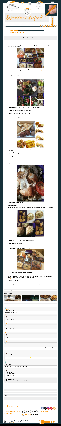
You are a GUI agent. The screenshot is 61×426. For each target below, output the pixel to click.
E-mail (5, 392)
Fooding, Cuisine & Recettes (35, 30)
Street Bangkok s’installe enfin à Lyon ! (9, 405)
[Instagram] (52, 26)
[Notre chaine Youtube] (54, 26)
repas (20, 292)
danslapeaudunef (7, 309)
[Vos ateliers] (42, 26)
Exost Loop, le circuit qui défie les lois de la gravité (11, 406)
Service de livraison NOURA (12, 278)
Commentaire (6, 382)
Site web (5, 395)
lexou (5, 344)
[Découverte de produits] (44, 26)
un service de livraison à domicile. (39, 70)
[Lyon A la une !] (40, 26)
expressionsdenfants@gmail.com (45, 405)
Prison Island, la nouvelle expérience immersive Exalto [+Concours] (12, 409)
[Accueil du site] (5, 26)
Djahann (6, 327)
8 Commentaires (39, 41)
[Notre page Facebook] (49, 26)
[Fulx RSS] (56, 26)
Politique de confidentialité (44, 411)
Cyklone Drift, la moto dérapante (9, 413)
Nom (5, 390)
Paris (17, 292)
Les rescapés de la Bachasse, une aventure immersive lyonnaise (12, 412)
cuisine (12, 292)
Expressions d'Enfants (23, 30)
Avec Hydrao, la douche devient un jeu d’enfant (11, 407)
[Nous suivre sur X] (51, 26)
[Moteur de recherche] (47, 26)
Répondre (6, 314)
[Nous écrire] (45, 26)
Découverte (15, 292)
